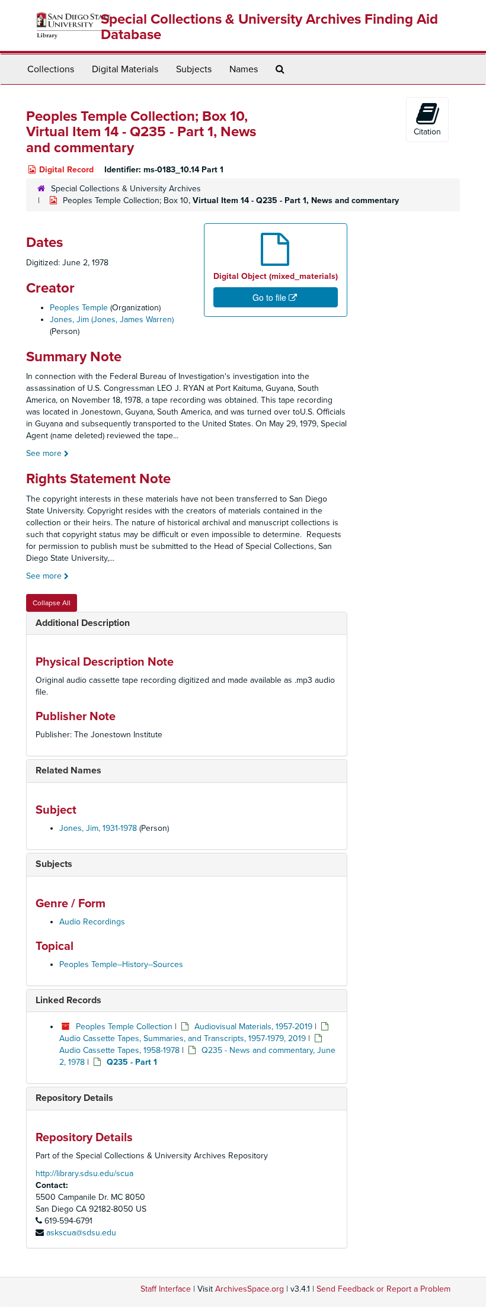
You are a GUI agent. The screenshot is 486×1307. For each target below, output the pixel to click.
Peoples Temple (79, 308)
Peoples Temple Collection (124, 1027)
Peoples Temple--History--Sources (121, 964)
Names (243, 69)
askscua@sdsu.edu (81, 1233)
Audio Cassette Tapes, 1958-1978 (119, 1050)
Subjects (194, 69)
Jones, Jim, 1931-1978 (98, 828)
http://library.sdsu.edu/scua (84, 1173)
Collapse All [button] (52, 603)
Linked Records (68, 1000)
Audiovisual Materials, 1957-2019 (253, 1027)
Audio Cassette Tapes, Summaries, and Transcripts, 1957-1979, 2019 (182, 1038)
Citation (427, 132)
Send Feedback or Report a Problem (383, 1289)
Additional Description (83, 623)
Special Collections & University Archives (126, 189)
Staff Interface (165, 1289)
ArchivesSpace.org (249, 1289)
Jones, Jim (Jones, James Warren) (112, 319)
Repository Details (74, 1098)
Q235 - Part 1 (132, 1062)
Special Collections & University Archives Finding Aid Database (269, 27)
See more (45, 453)
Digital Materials (125, 69)
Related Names (68, 770)
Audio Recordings (92, 922)
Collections (50, 69)
